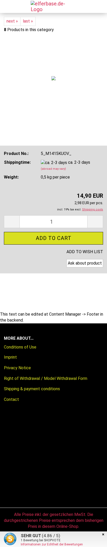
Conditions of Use (20, 347)
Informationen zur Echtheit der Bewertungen (52, 544)
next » (12, 21)
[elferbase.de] (50, 6)
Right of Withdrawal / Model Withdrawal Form (45, 378)
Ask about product (85, 263)
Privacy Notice (17, 367)
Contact (11, 399)
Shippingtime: (17, 162)
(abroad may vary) (53, 169)
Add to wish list (84, 251)
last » (28, 21)
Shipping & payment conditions (32, 388)
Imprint (10, 357)
